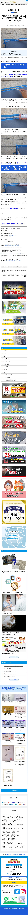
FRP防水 (11, 847)
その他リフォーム (6, 377)
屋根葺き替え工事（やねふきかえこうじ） (11, 828)
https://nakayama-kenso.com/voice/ (12, 245)
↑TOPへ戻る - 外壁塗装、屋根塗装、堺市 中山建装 (14, 854)
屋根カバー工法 (6, 364)
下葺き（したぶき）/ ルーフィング (10, 830)
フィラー (17, 815)
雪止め (23, 828)
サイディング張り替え (7, 374)
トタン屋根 (20, 826)
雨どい (4, 838)
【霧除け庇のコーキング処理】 (7, 53)
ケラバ (13, 841)
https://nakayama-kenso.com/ (6, 231)
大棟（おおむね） (19, 843)
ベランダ (11, 820)
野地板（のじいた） (7, 831)
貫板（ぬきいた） (6, 841)
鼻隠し (4, 846)
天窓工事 (4, 372)
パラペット (5, 847)
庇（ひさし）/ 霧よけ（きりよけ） (10, 832)
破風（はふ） (14, 839)
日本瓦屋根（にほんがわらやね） (9, 826)
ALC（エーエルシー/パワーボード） (10, 817)
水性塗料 (4, 819)
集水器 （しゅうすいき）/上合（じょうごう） (12, 836)
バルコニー (5, 820)
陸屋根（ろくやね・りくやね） (9, 824)
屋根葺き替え (5, 369)
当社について (15, 790)
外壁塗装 (4, 350)
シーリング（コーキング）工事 (15, 819)
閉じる (15, 51)
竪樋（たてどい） (20, 846)
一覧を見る (15, 657)
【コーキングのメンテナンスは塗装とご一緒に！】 (11, 54)
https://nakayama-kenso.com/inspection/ (17, 253)
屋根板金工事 (5, 366)
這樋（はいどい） (15, 835)
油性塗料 (21, 817)
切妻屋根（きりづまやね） (8, 843)
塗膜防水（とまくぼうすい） (8, 823)
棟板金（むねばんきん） (12, 838)
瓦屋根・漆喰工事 (6, 361)
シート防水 (12, 821)
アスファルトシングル (19, 847)
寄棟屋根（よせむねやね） (8, 842)
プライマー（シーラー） (8, 816)
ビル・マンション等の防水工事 (9, 380)
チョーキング (11, 815)
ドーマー (23, 845)
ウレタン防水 (5, 821)
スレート (4, 849)
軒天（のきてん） (6, 839)
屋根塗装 (4, 353)
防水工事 (4, 356)
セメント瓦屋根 (20, 824)
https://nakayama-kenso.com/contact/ (13, 260)
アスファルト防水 (18, 820)
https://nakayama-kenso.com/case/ (12, 244)
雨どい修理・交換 (6, 358)
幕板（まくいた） (6, 835)
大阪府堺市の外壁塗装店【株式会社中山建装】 (10, 908)
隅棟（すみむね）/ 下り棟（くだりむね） (11, 845)
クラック (4, 815)
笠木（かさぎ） (16, 831)
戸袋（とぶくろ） (6, 834)
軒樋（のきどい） (11, 846)
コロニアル (11, 849)
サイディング (17, 816)
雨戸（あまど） (15, 834)
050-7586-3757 (12, 235)
